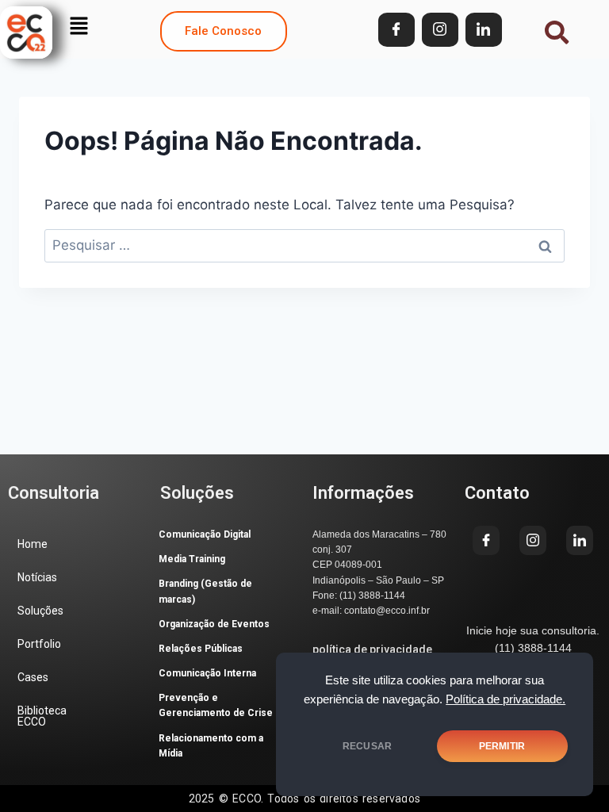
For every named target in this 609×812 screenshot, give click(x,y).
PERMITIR (502, 746)
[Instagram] (440, 30)
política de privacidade (372, 649)
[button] (78, 26)
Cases (32, 677)
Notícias (37, 577)
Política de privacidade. (505, 699)
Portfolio (39, 644)
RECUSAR (367, 746)
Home (32, 544)
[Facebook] (396, 30)
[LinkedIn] (483, 30)
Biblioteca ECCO (42, 716)
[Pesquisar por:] (304, 245)
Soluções (40, 610)
